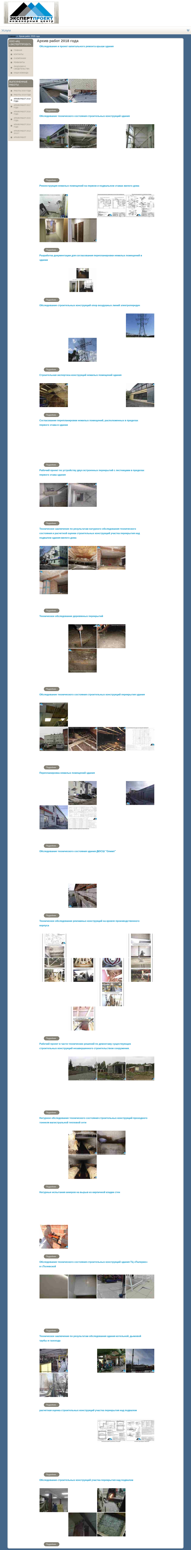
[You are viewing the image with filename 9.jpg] (111, 1018)
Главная (12, 36)
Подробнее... (52, 110)
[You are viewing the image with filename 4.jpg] (140, 66)
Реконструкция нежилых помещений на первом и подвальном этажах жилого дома (89, 186)
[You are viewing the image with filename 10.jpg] (82, 945)
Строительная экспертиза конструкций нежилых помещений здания (80, 375)
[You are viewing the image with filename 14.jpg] (82, 970)
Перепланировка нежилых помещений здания (67, 773)
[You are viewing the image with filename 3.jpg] (111, 66)
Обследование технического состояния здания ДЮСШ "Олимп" (77, 851)
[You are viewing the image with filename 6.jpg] (82, 91)
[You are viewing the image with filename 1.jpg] (54, 66)
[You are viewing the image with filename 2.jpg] (82, 66)
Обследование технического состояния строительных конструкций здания (84, 116)
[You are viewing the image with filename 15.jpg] (111, 970)
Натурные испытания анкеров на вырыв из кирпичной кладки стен (79, 1192)
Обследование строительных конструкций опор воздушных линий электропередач (89, 305)
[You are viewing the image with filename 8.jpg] (140, 739)
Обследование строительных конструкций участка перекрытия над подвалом (86, 1480)
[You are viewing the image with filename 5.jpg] (54, 91)
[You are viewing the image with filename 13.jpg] (54, 970)
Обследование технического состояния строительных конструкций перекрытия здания (92, 694)
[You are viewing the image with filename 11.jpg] (111, 945)
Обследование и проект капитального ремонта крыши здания (76, 46)
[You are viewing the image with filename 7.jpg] (111, 739)
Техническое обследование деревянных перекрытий (71, 616)
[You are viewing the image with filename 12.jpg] (140, 945)
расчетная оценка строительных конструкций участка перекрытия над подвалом (88, 1410)
